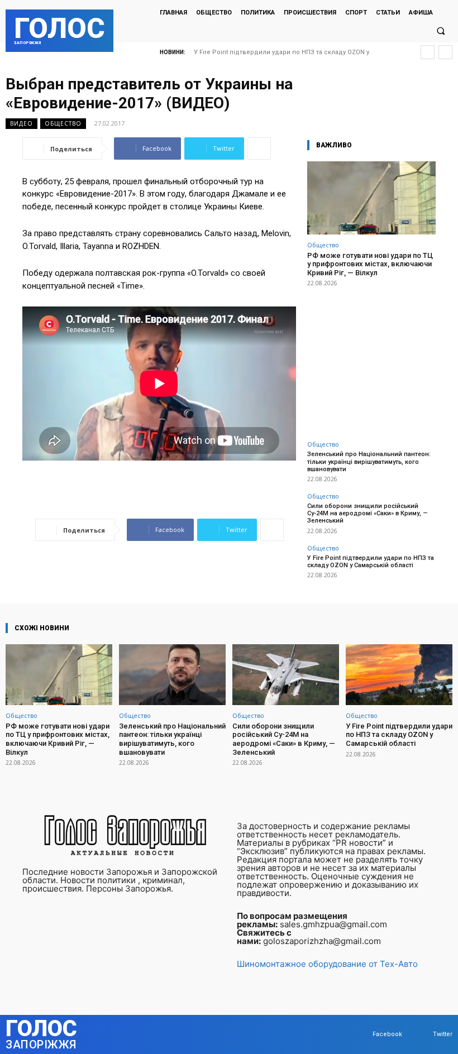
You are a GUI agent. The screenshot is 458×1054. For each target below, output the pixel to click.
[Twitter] (422, 1035)
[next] (445, 52)
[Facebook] (361, 1035)
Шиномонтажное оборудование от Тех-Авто (327, 964)
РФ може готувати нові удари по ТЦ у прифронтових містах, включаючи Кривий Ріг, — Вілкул (370, 264)
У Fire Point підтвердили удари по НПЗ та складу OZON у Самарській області (370, 561)
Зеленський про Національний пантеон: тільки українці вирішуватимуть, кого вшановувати (369, 461)
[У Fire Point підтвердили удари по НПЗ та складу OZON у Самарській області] (399, 674)
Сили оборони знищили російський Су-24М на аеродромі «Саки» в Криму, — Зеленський (367, 513)
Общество (63, 123)
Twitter (442, 1034)
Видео (21, 123)
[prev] (428, 52)
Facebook (387, 1034)
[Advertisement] (371, 357)
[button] (440, 31)
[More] (259, 148)
